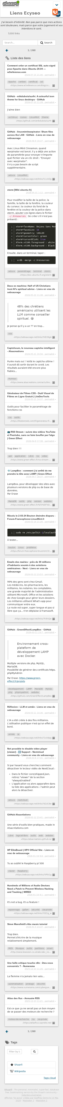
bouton (11, 547)
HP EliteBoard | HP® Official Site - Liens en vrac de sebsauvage (30, 851)
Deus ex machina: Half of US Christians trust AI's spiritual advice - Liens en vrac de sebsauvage (31, 289)
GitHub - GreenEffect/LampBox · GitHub (29, 629)
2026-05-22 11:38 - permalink (39, 295)
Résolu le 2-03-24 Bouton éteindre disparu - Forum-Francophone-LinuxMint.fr (31, 517)
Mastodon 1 (28, 1101)
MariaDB (12, 501)
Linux (21, 547)
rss (37, 456)
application (20, 456)
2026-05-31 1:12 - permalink (40, 193)
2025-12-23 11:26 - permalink (39, 969)
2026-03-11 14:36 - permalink (39, 713)
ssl (41, 82)
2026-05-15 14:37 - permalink (39, 399)
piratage (30, 984)
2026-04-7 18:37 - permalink (40, 477)
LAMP (29, 689)
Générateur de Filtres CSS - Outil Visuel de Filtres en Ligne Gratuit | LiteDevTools (30, 395)
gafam (25, 910)
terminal (37, 271)
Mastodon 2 (41, 1101)
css (9, 417)
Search (49, 42)
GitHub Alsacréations (19, 814)
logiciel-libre (22, 835)
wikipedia (20, 1071)
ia (18, 734)
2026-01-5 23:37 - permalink (40, 927)
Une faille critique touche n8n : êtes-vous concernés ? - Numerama (30, 964)
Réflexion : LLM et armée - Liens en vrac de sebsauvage (31, 708)
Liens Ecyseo (25, 13)
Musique (20, 948)
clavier (11, 871)
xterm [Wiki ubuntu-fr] (19, 190)
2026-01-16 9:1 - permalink (40, 895)
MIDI (10, 948)
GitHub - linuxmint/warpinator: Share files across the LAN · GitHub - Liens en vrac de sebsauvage (30, 134)
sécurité (35, 910)
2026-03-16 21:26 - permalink (39, 522)
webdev (48, 501)
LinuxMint (34, 117)
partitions (39, 948)
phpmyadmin (21, 692)
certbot (22, 82)
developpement (16, 689)
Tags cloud (50, 1078)
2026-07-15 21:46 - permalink (39, 75)
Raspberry (22, 871)
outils (17, 417)
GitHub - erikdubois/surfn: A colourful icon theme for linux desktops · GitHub (30, 98)
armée (11, 734)
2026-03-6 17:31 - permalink (40, 758)
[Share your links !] (11, 4)
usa (10, 333)
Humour (12, 379)
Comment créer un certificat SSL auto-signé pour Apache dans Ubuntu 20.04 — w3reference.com (31, 68)
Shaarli (8, 1090)
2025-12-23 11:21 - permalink (39, 1001)
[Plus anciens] (7, 50)
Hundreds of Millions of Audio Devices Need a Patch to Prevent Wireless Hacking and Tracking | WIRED (30, 888)
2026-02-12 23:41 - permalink (39, 817)
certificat (33, 82)
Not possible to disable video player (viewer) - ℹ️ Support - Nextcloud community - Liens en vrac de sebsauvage (30, 751)
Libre (31, 456)
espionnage (14, 910)
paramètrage (24, 271)
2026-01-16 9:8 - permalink (40, 856)
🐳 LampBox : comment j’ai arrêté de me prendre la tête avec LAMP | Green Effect (29, 472)
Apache (12, 82)
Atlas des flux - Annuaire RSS (23, 998)
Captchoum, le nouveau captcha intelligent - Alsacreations (31, 350)
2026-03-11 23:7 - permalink (40, 632)
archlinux (12, 117)
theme (45, 117)
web (41, 835)
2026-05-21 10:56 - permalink (39, 354)
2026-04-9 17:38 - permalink (40, 441)
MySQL (49, 689)
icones (23, 117)
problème (31, 547)
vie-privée (47, 910)
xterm (47, 271)
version (37, 501)
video (44, 456)
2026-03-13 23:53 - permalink (39, 574)
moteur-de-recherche (18, 1019)
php (29, 501)
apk (10, 456)
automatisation (15, 984)
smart (50, 948)
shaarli (18, 1064)
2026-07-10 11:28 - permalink (39, 102)
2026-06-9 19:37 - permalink (40, 141)
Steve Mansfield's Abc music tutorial (27, 924)
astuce (11, 175)
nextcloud (22, 800)
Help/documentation (32, 1095)
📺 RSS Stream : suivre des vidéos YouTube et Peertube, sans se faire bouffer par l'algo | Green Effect (31, 435)
